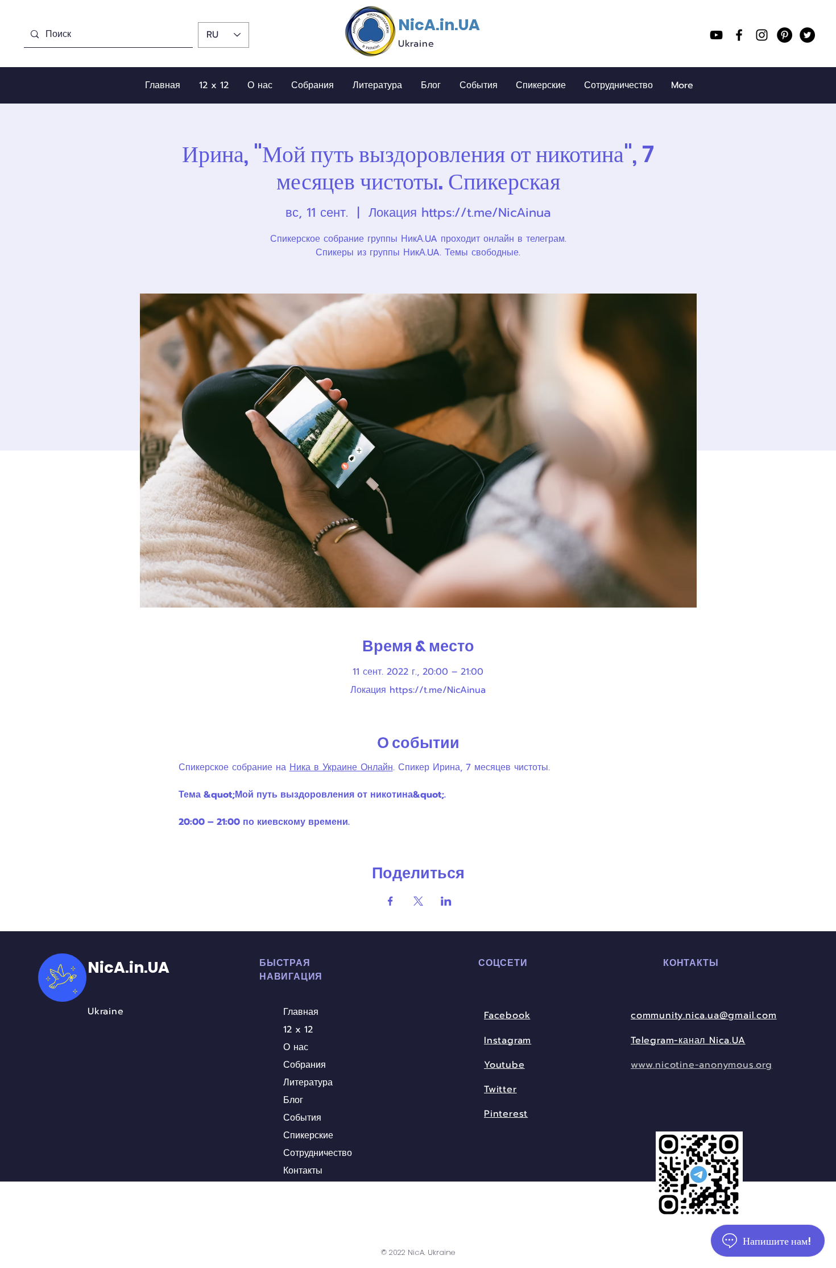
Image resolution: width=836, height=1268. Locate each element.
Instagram (507, 1040)
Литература (308, 1082)
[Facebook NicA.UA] (739, 35)
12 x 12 (298, 1029)
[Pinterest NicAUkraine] (784, 35)
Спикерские (308, 1135)
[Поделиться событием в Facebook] (390, 901)
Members (303, 1206)
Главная (300, 1012)
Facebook (507, 1015)
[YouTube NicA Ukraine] (716, 35)
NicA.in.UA (439, 24)
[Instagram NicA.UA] (761, 35)
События (302, 1118)
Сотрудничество (314, 1153)
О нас (295, 1047)
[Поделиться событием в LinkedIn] (446, 901)
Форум (297, 1188)
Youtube (504, 1065)
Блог (293, 1100)
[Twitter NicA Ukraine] (807, 35)
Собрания (304, 1065)
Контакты (302, 1171)
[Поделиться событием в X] (418, 901)
